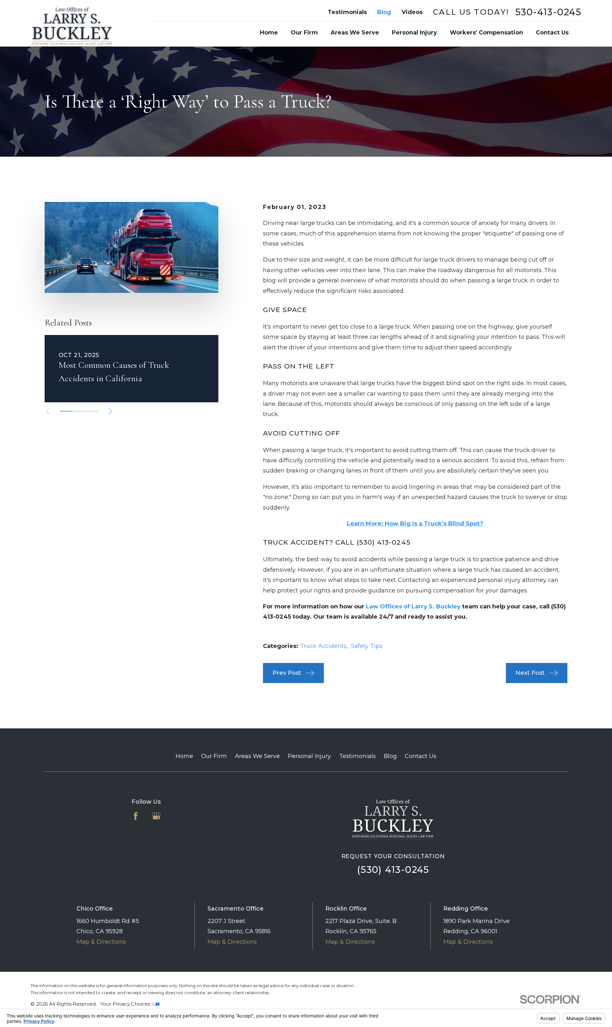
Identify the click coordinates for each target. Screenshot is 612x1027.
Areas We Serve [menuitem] (355, 32)
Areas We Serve (257, 756)
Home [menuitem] (269, 32)
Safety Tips (366, 646)
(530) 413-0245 (393, 869)
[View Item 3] (91, 411)
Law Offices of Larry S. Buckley (413, 606)
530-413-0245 (548, 12)
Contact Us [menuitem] (552, 32)
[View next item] (110, 411)
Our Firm (214, 756)
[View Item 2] (79, 411)
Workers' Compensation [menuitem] (486, 32)
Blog (384, 12)
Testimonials (347, 12)
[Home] (72, 23)
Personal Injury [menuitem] (414, 32)
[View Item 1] (66, 411)
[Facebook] (136, 816)
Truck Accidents (323, 646)
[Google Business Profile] (156, 816)
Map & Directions (101, 941)
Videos (412, 12)
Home (184, 756)
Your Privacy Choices (125, 1004)
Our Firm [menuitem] (304, 32)
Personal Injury (309, 756)
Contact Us (420, 756)
